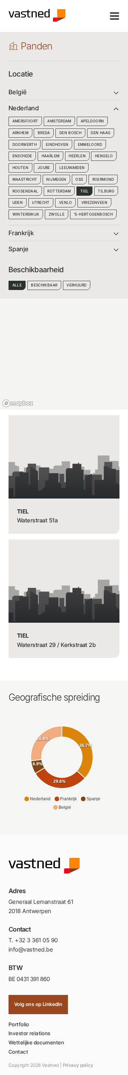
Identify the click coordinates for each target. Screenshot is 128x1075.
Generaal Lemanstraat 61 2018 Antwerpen (41, 906)
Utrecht (41, 203)
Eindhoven (57, 145)
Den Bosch (70, 133)
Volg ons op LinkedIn (38, 1004)
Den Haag (100, 133)
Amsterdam (59, 121)
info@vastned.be (31, 949)
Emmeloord (90, 145)
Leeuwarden (72, 168)
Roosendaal (25, 191)
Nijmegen (56, 179)
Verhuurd (76, 285)
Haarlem (51, 156)
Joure (44, 168)
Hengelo (104, 156)
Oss (79, 179)
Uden (17, 203)
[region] (64, 353)
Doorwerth (24, 145)
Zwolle (56, 214)
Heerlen (77, 156)
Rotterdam (59, 191)
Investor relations (29, 1033)
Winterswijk (25, 214)
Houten (20, 168)
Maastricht (24, 179)
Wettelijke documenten (36, 1042)
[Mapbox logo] (17, 403)
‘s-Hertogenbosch (93, 214)
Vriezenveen (94, 203)
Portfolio (19, 1024)
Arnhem (20, 133)
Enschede (22, 156)
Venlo (65, 203)
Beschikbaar (44, 285)
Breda (44, 133)
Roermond (103, 179)
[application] (62, 767)
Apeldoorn (92, 121)
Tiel (84, 191)
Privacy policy (78, 1065)
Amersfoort (25, 121)
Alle (17, 285)
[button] (37, 799)
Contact (18, 1052)
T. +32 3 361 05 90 (33, 940)
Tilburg (106, 191)
